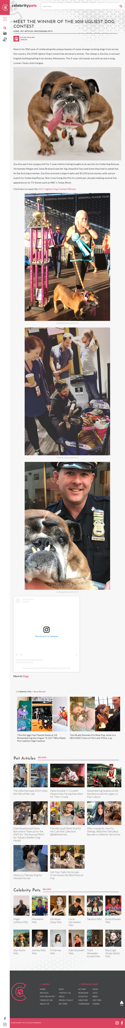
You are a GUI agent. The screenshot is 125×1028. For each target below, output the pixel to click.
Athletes (83, 996)
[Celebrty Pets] (24, 4)
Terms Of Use (46, 1000)
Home (16, 31)
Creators (83, 1000)
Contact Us (65, 993)
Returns (63, 1004)
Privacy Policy (66, 1000)
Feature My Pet (47, 996)
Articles (44, 993)
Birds (95, 996)
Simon (23, 39)
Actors (82, 989)
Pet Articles (27, 31)
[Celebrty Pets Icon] (5, 7)
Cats (95, 993)
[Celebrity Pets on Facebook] (4, 1018)
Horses (96, 1004)
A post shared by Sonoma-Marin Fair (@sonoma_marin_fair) (46, 668)
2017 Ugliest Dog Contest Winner (57, 188)
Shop (61, 989)
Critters (97, 1000)
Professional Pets (43, 31)
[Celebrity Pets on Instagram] (4, 1024)
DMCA (61, 996)
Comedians (83, 1004)
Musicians (83, 993)
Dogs (26, 676)
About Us (44, 1004)
